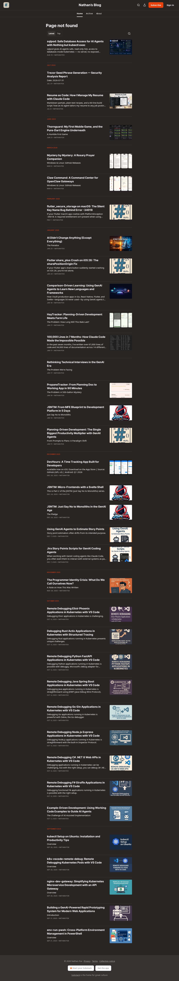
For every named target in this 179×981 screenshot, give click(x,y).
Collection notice (107, 961)
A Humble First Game (57, 134)
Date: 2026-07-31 (55, 80)
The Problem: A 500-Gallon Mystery (64, 392)
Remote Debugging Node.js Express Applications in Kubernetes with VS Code (73, 733)
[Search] (138, 5)
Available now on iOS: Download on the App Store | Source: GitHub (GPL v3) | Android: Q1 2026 (76, 470)
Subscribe (156, 5)
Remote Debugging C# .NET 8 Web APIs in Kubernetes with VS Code (74, 759)
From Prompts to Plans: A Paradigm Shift (67, 440)
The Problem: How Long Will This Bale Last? (68, 321)
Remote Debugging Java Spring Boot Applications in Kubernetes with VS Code (73, 683)
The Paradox (53, 245)
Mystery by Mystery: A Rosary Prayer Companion (71, 157)
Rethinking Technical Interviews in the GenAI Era (75, 364)
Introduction (53, 915)
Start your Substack (82, 968)
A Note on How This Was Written (62, 587)
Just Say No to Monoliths (59, 414)
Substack (75, 975)
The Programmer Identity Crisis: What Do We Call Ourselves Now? (76, 581)
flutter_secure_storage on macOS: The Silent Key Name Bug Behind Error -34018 (75, 208)
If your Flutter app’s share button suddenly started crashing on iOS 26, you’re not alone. (75, 269)
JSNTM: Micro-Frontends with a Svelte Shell (75, 487)
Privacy (87, 961)
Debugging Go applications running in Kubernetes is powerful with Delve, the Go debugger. (72, 715)
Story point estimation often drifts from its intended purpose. (76, 533)
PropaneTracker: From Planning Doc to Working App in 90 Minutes (72, 386)
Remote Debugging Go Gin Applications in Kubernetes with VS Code (74, 708)
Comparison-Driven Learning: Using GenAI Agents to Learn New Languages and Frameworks (74, 289)
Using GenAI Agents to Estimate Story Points (75, 529)
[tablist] (54, 33)
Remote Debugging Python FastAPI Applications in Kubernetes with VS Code (73, 658)
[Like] (49, 58)
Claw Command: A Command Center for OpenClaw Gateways (72, 179)
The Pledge (52, 514)
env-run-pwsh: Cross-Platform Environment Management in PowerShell (76, 931)
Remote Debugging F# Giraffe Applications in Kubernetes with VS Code (76, 784)
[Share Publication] (144, 5)
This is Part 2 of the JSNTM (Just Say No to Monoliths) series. (76, 491)
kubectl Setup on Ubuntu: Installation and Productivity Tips (73, 838)
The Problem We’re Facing (59, 369)
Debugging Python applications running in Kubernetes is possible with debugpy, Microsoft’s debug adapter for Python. (74, 665)
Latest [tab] (51, 33)
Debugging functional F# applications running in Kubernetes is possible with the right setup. (76, 791)
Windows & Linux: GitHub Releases (64, 162)
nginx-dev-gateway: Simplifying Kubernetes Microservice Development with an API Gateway (75, 885)
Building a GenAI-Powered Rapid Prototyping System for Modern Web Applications (76, 909)
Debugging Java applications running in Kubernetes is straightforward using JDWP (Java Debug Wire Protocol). (74, 690)
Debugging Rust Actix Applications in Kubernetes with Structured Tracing (71, 632)
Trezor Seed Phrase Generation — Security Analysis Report (74, 74)
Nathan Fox (59, 55)
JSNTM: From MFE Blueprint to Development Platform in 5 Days (75, 408)
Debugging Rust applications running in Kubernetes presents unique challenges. (76, 640)
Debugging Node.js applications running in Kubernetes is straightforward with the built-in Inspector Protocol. (74, 741)
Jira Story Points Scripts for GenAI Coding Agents (74, 550)
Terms (95, 961)
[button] (79, 13)
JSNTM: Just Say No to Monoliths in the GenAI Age (76, 508)
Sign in (170, 5)
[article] (89, 50)
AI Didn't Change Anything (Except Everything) (69, 239)
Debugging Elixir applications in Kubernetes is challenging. (75, 616)
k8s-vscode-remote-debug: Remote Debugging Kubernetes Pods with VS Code (74, 860)
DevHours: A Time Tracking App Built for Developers (73, 463)
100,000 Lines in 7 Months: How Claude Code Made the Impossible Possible (76, 338)
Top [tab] (58, 33)
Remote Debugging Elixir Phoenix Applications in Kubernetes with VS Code (73, 610)
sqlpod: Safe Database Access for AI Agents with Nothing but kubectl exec (75, 43)
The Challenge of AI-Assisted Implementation (68, 815)
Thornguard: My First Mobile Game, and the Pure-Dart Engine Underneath (75, 128)
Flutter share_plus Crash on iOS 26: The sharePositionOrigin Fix (72, 262)
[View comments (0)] (67, 58)
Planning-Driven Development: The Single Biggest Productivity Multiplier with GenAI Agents (74, 433)
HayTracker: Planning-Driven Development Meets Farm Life (74, 316)
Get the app (103, 968)
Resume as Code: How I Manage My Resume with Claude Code (75, 97)
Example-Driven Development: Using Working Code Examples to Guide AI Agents (76, 809)
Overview (51, 844)
